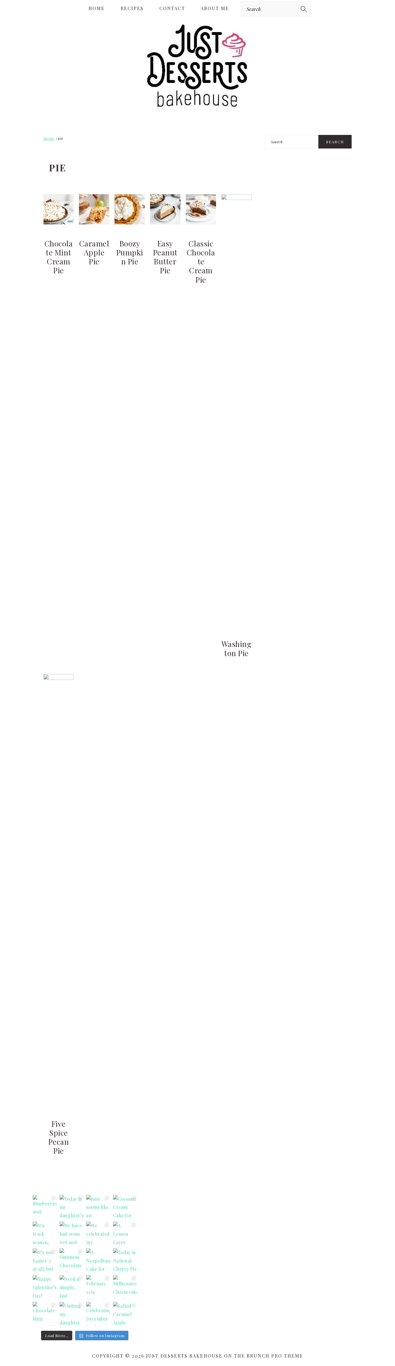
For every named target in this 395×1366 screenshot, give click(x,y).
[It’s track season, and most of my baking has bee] (45, 1234)
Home (48, 138)
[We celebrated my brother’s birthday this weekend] (98, 1234)
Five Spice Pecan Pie (58, 1137)
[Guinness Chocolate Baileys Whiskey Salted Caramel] (72, 1260)
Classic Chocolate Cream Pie (201, 261)
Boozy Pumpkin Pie (129, 252)
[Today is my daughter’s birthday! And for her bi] (72, 1207)
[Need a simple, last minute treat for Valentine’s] (72, 1287)
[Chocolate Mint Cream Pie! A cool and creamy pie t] (45, 1314)
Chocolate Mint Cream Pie (59, 257)
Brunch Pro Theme (275, 1356)
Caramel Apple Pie (94, 252)
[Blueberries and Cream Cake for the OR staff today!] (45, 1207)
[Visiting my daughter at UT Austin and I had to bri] (72, 1314)
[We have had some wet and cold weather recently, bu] (72, 1234)
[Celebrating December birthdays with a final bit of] (98, 1314)
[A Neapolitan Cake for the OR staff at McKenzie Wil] (98, 1260)
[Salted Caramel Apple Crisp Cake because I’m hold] (125, 1314)
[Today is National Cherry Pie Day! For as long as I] (125, 1260)
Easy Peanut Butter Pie (165, 257)
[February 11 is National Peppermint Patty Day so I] (98, 1287)
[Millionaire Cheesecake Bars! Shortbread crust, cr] (125, 1287)
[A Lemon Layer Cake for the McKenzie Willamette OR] (125, 1234)
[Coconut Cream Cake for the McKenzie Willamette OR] (125, 1207)
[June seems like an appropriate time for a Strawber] (98, 1207)
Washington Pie (237, 648)
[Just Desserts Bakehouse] (197, 108)
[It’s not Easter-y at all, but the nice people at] (45, 1260)
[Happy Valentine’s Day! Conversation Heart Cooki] (45, 1287)
